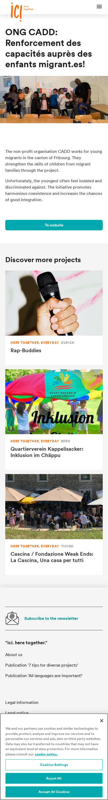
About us (13, 654)
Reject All (54, 778)
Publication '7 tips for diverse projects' (41, 665)
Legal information (22, 702)
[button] (99, 7)
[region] (54, 756)
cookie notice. (46, 754)
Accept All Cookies (54, 792)
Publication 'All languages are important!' (44, 675)
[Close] (101, 720)
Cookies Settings (54, 765)
